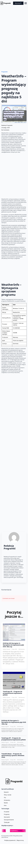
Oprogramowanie (9, 819)
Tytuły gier (7, 822)
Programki (4, 72)
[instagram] (12, 552)
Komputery (7, 800)
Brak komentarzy (22, 649)
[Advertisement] (14, 21)
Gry (5, 797)
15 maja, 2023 (14, 649)
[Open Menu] (25, 3)
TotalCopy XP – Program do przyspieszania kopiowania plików (12, 693)
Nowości (6, 792)
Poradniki (6, 812)
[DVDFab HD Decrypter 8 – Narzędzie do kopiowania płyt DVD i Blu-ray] (14, 632)
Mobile (6, 803)
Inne (5, 805)
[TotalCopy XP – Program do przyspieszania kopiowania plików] (14, 680)
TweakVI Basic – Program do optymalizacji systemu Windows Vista (12, 755)
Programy (6, 814)
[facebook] (5, 552)
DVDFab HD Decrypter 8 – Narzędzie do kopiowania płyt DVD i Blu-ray (13, 645)
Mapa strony (20, 840)
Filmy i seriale (7, 795)
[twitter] (8, 552)
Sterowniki (7, 817)
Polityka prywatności (10, 840)
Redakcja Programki (6, 649)
